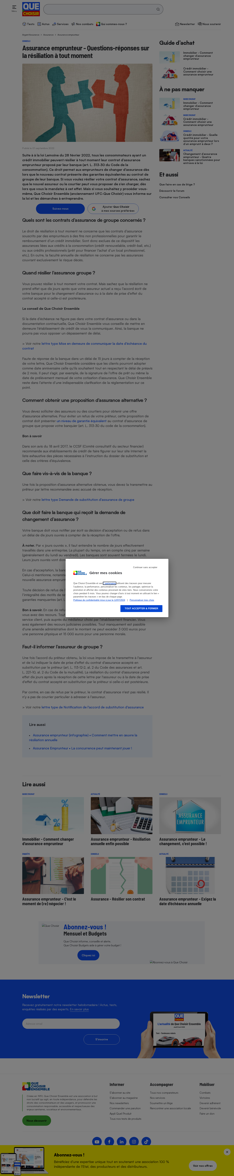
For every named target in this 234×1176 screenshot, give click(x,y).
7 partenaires (109, 583)
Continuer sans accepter (145, 567)
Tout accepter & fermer (141, 608)
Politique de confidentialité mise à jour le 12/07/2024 (99, 600)
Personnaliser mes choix (142, 600)
